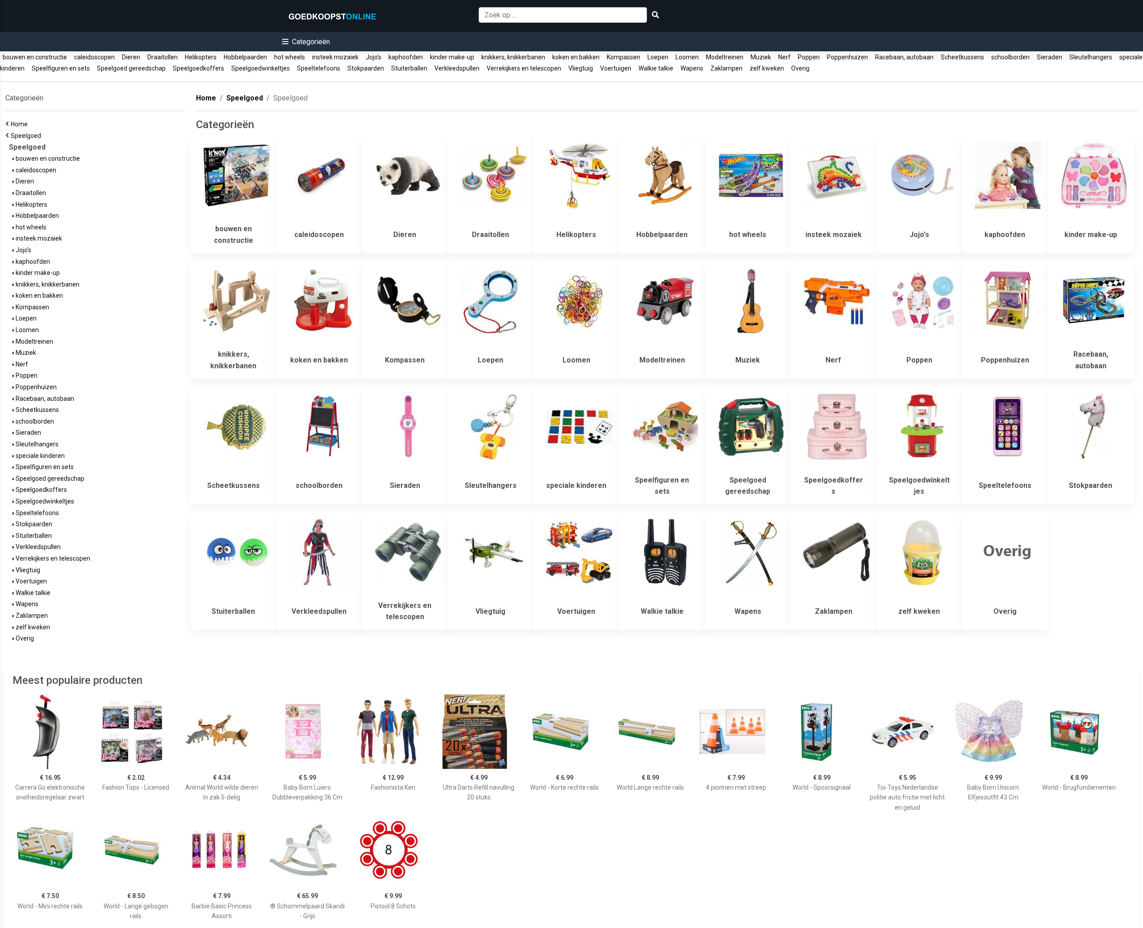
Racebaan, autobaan (904, 57)
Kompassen (623, 57)
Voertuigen (615, 68)
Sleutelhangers (1091, 57)
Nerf (784, 57)
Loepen (658, 57)
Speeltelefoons (318, 68)
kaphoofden (405, 57)
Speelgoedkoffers (198, 68)
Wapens (692, 68)
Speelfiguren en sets (60, 68)
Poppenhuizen (847, 57)
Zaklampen (726, 68)
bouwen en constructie (35, 57)
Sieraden (1049, 57)
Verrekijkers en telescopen (524, 68)
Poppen (808, 57)
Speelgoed (27, 135)
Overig (800, 68)
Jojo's (373, 57)
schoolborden (1010, 57)
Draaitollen (162, 57)
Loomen (687, 57)
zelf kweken (767, 68)
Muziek (761, 57)
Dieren (131, 57)
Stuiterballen (409, 68)
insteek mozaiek (335, 57)
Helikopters (200, 57)
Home (20, 124)
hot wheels (289, 57)
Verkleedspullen (457, 68)
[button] (306, 41)
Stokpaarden (366, 68)
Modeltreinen (724, 57)
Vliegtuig (581, 68)
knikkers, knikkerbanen (513, 57)
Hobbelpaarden (245, 57)
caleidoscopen (94, 57)
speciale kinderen (39, 455)
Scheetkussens (962, 57)
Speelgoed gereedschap (131, 68)
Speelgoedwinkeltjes (260, 68)
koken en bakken (576, 57)
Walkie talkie (656, 68)
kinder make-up (452, 57)
